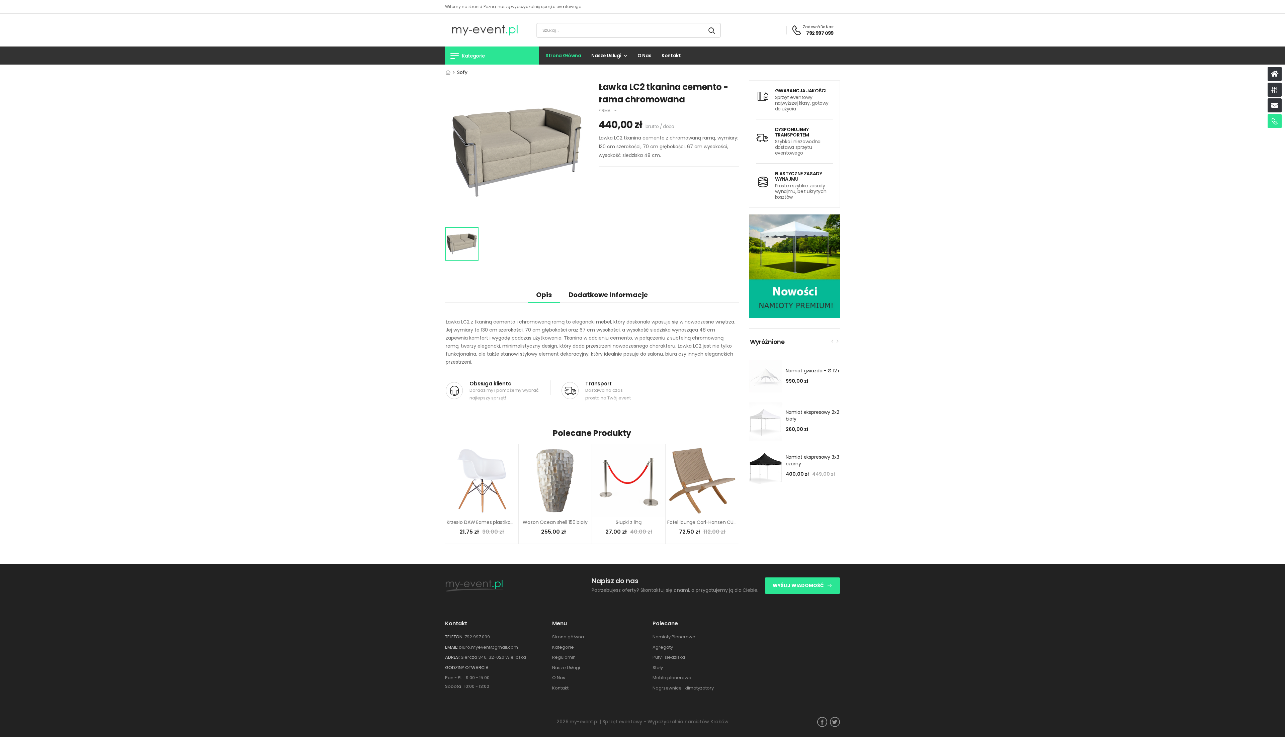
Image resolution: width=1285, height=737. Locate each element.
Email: (451, 647)
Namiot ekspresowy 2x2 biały (812, 415)
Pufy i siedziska (669, 657)
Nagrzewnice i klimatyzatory (683, 688)
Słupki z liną (628, 522)
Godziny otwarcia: (467, 667)
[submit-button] (712, 30)
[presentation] (832, 341)
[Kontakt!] (1275, 121)
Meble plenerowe (672, 677)
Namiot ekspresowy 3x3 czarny (812, 460)
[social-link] (822, 722)
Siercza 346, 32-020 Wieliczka (493, 657)
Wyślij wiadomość (799, 585)
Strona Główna (563, 55)
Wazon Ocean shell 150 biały (555, 522)
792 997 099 (477, 637)
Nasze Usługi (606, 55)
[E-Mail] (1275, 105)
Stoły (658, 667)
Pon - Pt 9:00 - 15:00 (467, 677)
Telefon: (454, 637)
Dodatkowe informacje (608, 294)
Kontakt (671, 55)
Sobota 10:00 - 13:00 (467, 686)
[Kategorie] (1275, 90)
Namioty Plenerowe (674, 637)
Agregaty (663, 647)
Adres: (452, 657)
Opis (544, 294)
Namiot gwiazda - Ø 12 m (814, 370)
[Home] (1275, 74)
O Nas (644, 55)
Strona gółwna (568, 637)
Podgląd (482, 509)
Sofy (462, 72)
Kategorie (563, 647)
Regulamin (564, 657)
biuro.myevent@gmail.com (488, 647)
